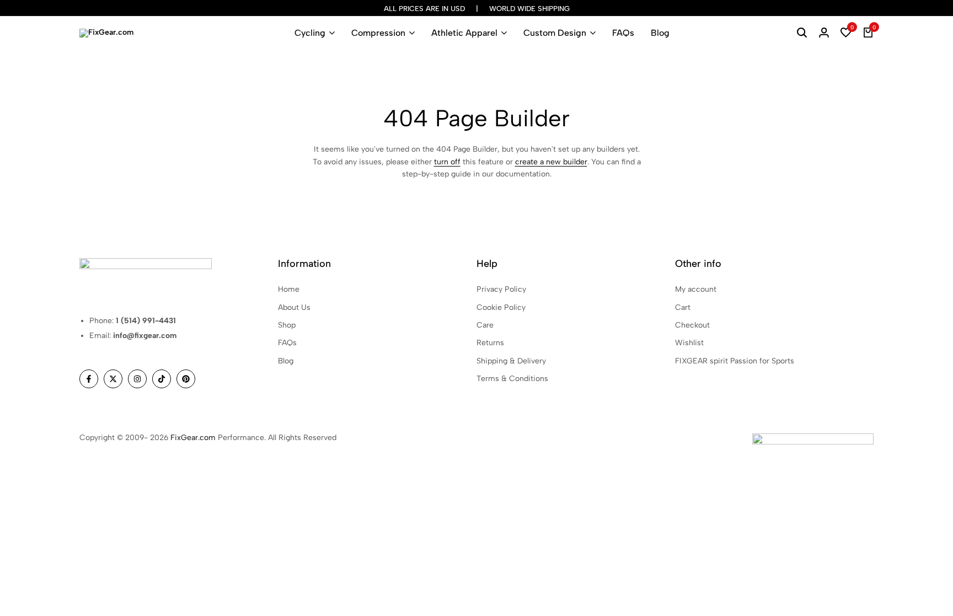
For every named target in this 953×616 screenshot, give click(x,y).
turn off (447, 162)
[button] (846, 33)
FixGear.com (193, 437)
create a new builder (551, 162)
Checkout (692, 325)
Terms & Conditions (512, 378)
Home (288, 289)
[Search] (802, 33)
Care (485, 325)
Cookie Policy (501, 307)
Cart (682, 307)
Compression (378, 33)
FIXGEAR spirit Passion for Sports (734, 361)
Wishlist (689, 342)
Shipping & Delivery (511, 361)
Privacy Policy (501, 289)
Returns (490, 342)
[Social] (88, 378)
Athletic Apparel (464, 33)
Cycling (310, 33)
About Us (294, 307)
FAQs (623, 33)
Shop (287, 325)
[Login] (824, 33)
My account (695, 289)
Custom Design (554, 33)
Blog (660, 33)
